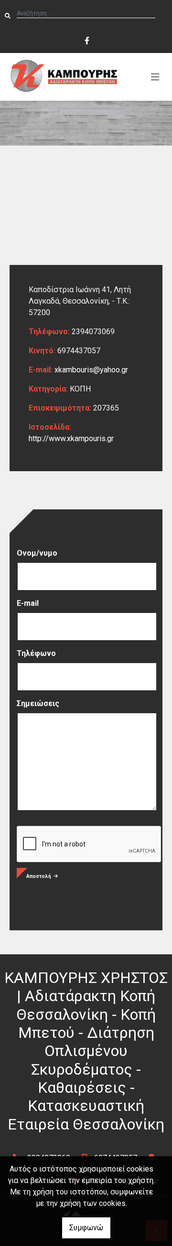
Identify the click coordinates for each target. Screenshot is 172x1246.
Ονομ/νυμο (37, 553)
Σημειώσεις (38, 703)
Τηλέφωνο (36, 653)
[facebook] (86, 39)
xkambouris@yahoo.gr (91, 369)
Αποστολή (38, 876)
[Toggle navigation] (155, 77)
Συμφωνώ (86, 1227)
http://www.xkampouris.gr (71, 438)
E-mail (28, 603)
